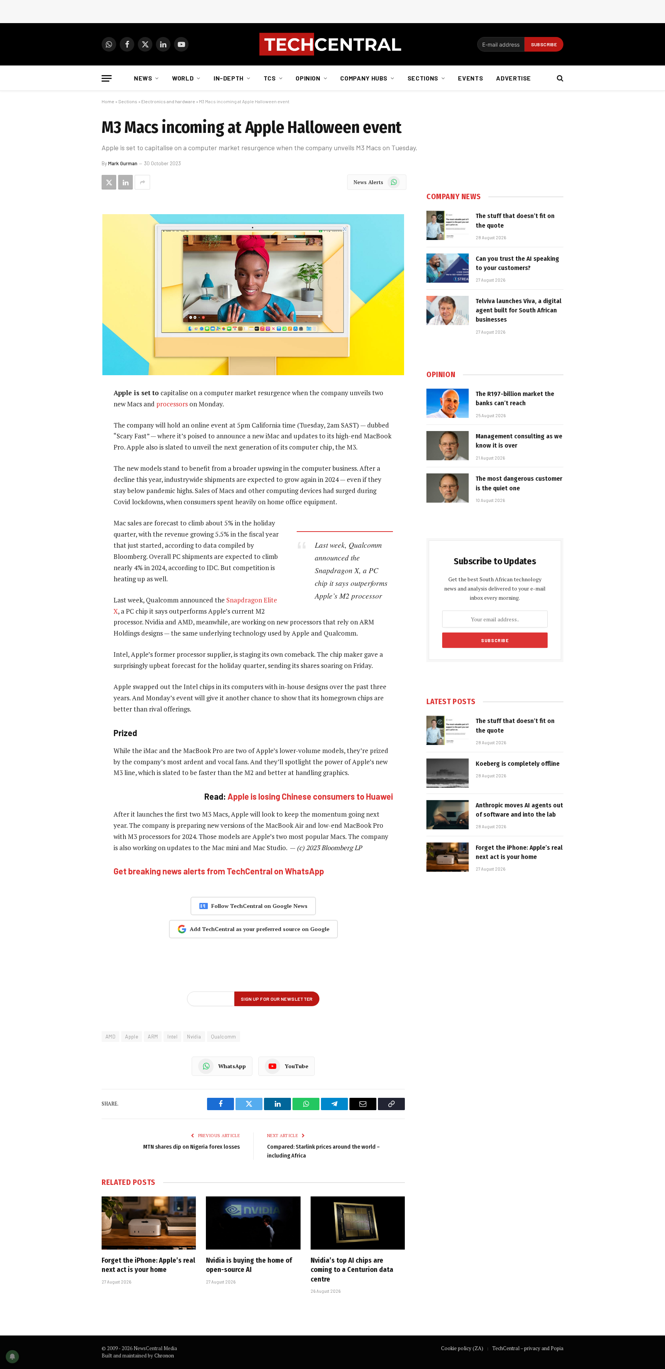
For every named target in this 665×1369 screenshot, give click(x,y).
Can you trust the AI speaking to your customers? (517, 263)
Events (470, 78)
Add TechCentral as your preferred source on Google (259, 929)
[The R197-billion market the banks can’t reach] (447, 403)
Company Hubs (364, 78)
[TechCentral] (332, 44)
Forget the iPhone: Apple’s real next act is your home (148, 1265)
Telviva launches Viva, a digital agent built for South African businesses (518, 310)
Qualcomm (223, 1036)
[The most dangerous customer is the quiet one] (447, 488)
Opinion (308, 78)
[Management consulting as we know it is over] (447, 445)
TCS (270, 78)
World (183, 78)
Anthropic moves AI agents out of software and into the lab (519, 810)
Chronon (164, 1355)
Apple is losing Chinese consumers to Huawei (310, 796)
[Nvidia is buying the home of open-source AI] (253, 1223)
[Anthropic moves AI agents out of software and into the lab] (447, 814)
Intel (172, 1036)
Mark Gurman (122, 163)
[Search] (559, 78)
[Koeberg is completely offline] (447, 773)
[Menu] (107, 78)
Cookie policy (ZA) (462, 1348)
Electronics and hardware (168, 101)
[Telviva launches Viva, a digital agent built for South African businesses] (447, 310)
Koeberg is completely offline (518, 764)
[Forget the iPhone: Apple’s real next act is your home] (149, 1223)
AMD (110, 1036)
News (143, 78)
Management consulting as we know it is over (519, 441)
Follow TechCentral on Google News (259, 905)
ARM (153, 1036)
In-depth (229, 78)
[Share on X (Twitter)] (109, 182)
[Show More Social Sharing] (142, 182)
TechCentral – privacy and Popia (527, 1348)
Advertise (513, 78)
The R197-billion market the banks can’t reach (515, 398)
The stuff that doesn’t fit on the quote (515, 220)
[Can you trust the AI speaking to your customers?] (447, 268)
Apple (131, 1036)
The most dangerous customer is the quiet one (519, 483)
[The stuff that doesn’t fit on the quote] (447, 225)
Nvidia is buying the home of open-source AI (249, 1265)
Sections (423, 78)
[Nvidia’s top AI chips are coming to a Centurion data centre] (358, 1223)
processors (172, 403)
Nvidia (194, 1036)
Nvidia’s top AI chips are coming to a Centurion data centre (352, 1269)
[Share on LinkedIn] (125, 182)
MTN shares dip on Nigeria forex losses (191, 1146)
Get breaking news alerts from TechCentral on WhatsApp (219, 871)
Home (108, 101)
